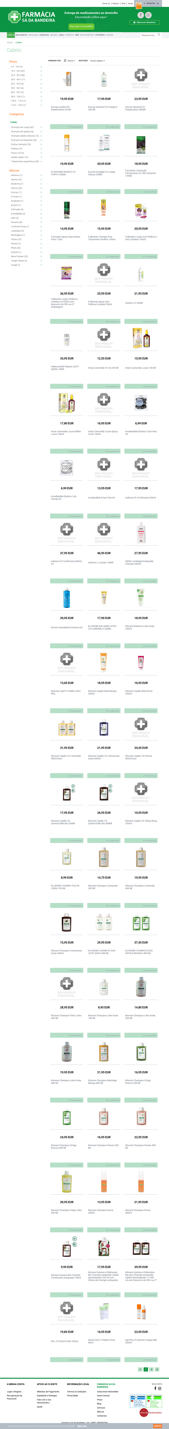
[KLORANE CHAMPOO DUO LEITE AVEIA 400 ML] (103, 922)
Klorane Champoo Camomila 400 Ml (140, 887)
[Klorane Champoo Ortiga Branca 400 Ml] (66, 1117)
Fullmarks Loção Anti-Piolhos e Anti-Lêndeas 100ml (141, 238)
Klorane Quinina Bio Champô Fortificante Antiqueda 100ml (66, 1276)
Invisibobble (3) (18, 213)
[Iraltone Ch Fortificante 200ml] (141, 468)
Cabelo (19, 42)
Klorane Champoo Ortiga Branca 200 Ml (138, 1081)
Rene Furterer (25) (19, 256)
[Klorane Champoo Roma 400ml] (141, 1181)
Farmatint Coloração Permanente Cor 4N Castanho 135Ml (140, 173)
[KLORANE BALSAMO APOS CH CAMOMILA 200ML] (103, 597)
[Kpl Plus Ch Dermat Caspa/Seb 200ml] (141, 1311)
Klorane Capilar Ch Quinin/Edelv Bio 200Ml (63, 822)
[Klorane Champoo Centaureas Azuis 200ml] (66, 922)
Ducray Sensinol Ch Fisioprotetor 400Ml (135, 108)
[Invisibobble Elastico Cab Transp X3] (66, 468)
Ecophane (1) (17, 201)
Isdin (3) (14, 218)
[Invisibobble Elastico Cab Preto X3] (141, 403)
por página (96, 61)
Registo (116, 3)
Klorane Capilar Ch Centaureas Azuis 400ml (103, 757)
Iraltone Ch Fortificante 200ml (140, 497)
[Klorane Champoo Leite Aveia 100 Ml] (103, 987)
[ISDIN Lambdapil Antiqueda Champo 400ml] (141, 532)
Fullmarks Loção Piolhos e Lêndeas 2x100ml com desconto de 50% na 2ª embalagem (64, 303)
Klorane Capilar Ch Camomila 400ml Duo (66, 757)
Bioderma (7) (17, 184)
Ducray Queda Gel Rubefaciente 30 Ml (61, 108)
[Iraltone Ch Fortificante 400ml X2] (66, 532)
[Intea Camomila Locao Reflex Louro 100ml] (66, 403)
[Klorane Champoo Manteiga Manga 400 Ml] (103, 1052)
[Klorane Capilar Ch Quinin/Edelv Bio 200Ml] (66, 792)
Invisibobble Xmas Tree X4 (101, 497)
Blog (123, 3)
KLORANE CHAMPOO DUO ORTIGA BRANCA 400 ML (139, 952)
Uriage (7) (15, 265)
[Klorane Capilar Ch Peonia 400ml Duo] (141, 727)
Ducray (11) (16, 192)
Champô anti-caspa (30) (22, 127)
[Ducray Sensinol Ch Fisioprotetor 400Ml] (141, 78)
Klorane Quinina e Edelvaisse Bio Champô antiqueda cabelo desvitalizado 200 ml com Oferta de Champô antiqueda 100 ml (103, 1277)
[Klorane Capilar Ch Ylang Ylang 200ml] (141, 792)
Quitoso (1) (16, 252)
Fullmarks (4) (17, 209)
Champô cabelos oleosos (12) (25, 136)
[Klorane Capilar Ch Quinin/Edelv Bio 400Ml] (103, 792)
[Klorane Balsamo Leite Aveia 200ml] (141, 597)
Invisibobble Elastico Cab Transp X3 (63, 497)
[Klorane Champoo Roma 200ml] (103, 1181)
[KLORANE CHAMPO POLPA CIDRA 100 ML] (66, 857)
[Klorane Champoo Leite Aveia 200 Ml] (141, 987)
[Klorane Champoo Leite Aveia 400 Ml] (66, 1052)
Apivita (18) (16, 179)
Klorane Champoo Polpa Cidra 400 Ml (66, 1211)
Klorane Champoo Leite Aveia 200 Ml (140, 1016)
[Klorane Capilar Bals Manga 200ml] (103, 662)
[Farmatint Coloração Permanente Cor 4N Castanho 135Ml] (141, 143)
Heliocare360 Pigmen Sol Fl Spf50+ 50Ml (65, 367)
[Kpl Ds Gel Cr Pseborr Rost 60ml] (103, 1311)
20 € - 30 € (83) (18, 75)
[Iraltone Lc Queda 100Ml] (103, 532)
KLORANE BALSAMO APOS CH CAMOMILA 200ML (102, 627)
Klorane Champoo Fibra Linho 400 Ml (66, 1016)
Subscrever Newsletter (146, 22)
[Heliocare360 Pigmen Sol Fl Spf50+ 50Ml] (66, 338)
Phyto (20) (15, 248)
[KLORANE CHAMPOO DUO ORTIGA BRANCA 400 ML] (141, 922)
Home (10, 42)
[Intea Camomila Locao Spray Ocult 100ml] (103, 403)
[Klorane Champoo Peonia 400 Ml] (141, 1117)
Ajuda (130, 3)
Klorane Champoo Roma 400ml (137, 1211)
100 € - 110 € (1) (18, 101)
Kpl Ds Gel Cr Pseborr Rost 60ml (101, 1341)
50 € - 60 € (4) (17, 88)
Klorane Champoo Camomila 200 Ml (103, 887)
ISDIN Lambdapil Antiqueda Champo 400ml (139, 562)
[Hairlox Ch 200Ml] (141, 273)
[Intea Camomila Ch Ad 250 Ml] (103, 338)
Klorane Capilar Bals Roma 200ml (138, 692)
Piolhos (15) (16, 148)
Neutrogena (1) (18, 235)
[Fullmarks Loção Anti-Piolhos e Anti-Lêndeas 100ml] (141, 208)
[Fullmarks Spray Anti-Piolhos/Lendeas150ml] (103, 273)
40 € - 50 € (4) (17, 83)
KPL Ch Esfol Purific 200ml (64, 1341)
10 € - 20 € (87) (18, 71)
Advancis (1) (17, 175)
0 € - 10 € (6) (16, 66)
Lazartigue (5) (17, 231)
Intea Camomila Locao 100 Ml (140, 368)
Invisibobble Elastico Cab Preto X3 (141, 432)
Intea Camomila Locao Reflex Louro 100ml (66, 432)
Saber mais (82, 1426)
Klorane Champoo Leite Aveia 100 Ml (103, 1016)
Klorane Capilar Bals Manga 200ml (102, 692)
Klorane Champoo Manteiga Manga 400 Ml (102, 1081)
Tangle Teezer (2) (19, 260)
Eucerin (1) (16, 205)
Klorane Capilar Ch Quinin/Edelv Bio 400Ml (100, 822)
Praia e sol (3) (17, 153)
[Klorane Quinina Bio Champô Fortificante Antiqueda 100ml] (66, 1246)
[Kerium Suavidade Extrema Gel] (66, 597)
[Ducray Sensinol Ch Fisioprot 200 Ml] (103, 78)
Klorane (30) (16, 222)
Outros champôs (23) (21, 144)
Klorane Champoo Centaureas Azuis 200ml (66, 952)
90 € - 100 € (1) (18, 96)
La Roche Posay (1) (20, 226)
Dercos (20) (16, 188)
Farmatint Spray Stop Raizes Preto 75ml (65, 238)
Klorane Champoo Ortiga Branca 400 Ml (63, 1146)
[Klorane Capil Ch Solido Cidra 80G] (66, 662)
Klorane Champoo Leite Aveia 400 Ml (66, 1081)
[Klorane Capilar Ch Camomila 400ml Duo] (66, 727)
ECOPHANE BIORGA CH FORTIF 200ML (63, 173)
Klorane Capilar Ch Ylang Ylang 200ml (141, 822)
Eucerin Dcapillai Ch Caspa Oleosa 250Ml (101, 173)
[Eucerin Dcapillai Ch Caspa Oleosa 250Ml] (103, 143)
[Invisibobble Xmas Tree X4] (103, 468)
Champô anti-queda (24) (22, 131)
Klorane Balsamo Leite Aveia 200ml (139, 627)
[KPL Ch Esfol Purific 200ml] (66, 1311)
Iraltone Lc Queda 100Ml (100, 562)
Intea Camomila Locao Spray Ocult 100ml (103, 432)
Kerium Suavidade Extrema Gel (66, 627)
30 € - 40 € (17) (18, 79)
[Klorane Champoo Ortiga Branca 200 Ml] (141, 1052)
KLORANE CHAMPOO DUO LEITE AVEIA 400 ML (102, 952)
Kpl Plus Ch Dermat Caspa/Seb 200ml (141, 1341)
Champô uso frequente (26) (23, 140)
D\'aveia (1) (16, 196)
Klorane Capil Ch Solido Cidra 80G (66, 692)
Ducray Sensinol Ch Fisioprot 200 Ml (102, 108)
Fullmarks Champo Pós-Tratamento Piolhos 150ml (101, 238)
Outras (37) (16, 239)
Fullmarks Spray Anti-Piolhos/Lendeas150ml (100, 303)
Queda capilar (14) (19, 157)
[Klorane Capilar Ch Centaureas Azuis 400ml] (103, 727)
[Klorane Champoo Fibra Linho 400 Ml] (66, 987)
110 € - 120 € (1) (18, 105)
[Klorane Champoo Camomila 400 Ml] (141, 857)
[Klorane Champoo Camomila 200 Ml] (103, 857)
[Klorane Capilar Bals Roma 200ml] (141, 662)
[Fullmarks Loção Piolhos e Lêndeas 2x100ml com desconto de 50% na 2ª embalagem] (66, 273)
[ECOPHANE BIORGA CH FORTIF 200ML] (66, 143)
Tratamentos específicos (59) (25, 161)
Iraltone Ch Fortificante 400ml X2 (66, 562)
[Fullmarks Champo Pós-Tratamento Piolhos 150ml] (103, 208)
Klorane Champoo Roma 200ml (100, 1211)
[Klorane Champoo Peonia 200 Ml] (103, 1117)
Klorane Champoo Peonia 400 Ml (140, 1146)
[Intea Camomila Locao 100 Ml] (141, 338)
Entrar (105, 3)
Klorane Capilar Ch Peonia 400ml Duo (138, 757)
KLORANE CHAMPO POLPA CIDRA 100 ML (65, 887)
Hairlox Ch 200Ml (134, 303)
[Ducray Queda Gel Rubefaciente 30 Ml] (66, 78)
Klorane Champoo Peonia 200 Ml (103, 1146)
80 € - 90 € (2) (17, 92)
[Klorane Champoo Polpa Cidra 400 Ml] (66, 1181)
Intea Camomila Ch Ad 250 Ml (103, 368)
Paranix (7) (16, 243)
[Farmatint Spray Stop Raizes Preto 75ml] (66, 208)
